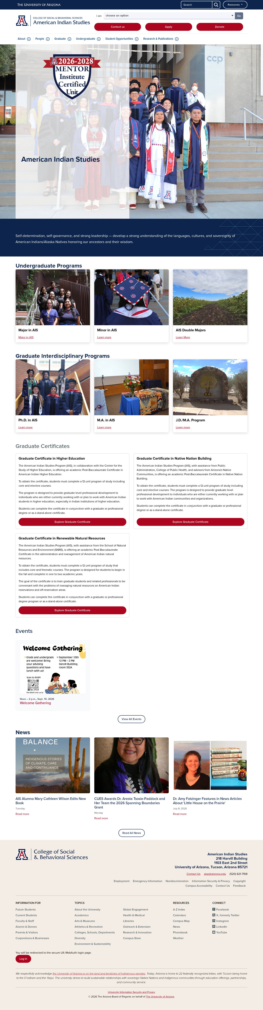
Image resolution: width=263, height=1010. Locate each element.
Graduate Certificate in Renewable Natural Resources (62, 538)
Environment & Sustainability (93, 944)
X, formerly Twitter (227, 915)
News (176, 927)
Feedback (239, 886)
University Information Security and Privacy (131, 992)
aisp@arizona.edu (215, 874)
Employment (122, 881)
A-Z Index (179, 909)
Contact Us (193, 874)
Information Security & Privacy (211, 881)
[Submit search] (216, 5)
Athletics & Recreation (89, 927)
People (39, 39)
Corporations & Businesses (32, 938)
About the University (87, 909)
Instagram (222, 921)
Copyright (239, 881)
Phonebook (180, 932)
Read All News (131, 833)
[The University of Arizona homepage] (39, 4)
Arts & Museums (85, 921)
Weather (178, 938)
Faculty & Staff (25, 921)
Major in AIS (25, 337)
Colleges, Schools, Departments (95, 932)
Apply (168, 27)
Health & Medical (134, 915)
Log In (23, 959)
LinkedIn (221, 927)
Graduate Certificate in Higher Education (52, 458)
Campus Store (132, 938)
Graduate (60, 39)
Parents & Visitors (27, 932)
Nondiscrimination (177, 881)
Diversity (80, 938)
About (21, 39)
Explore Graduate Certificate (72, 522)
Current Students (26, 915)
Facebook (222, 909)
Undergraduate (85, 39)
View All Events (131, 719)
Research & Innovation (137, 932)
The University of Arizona (160, 996)
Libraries (128, 921)
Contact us (118, 27)
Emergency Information (147, 881)
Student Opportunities (119, 39)
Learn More (183, 337)
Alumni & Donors (26, 927)
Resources (234, 4)
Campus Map (181, 921)
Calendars (179, 915)
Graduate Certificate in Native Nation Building (174, 458)
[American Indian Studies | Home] (53, 20)
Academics (82, 915)
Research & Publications (158, 39)
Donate (219, 27)
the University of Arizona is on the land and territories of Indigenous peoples (99, 973)
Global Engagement (135, 909)
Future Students (26, 909)
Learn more (104, 337)
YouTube (221, 932)
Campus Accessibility (199, 886)
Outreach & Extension (136, 927)
